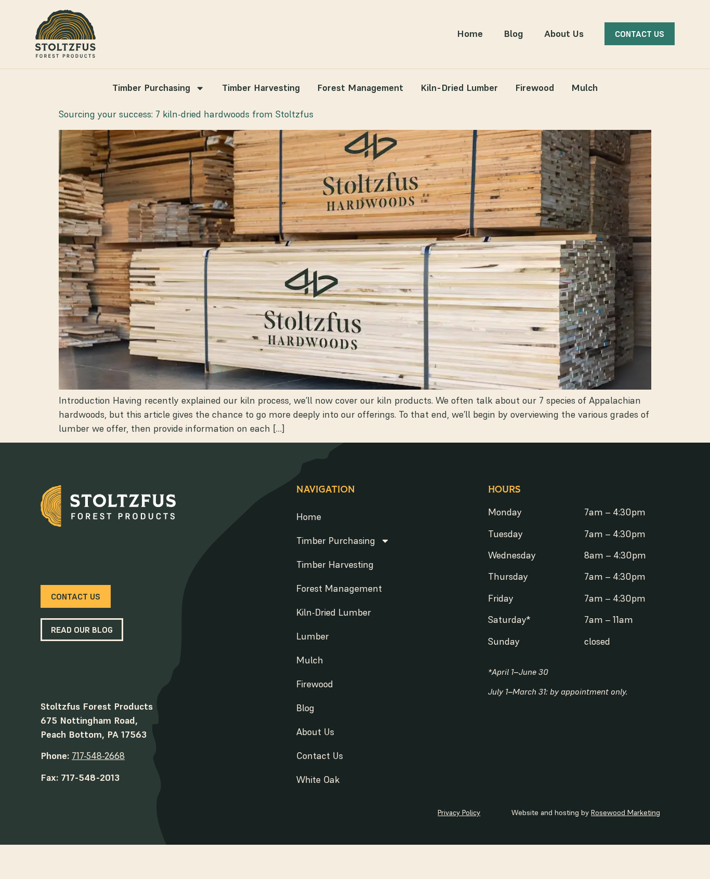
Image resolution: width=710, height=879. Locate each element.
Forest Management (360, 88)
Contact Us (319, 756)
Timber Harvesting (261, 88)
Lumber (312, 636)
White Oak (318, 779)
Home (470, 33)
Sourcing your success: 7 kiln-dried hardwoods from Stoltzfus (186, 114)
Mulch (584, 88)
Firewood (534, 88)
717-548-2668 (98, 756)
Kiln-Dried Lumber (459, 88)
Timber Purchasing (151, 88)
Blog (513, 33)
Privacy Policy (459, 812)
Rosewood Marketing (625, 812)
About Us (564, 33)
